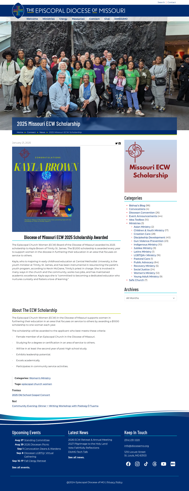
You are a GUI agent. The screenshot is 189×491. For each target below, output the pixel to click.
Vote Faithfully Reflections (83, 447)
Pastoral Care (142, 258)
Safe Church (136, 280)
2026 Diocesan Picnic (36, 444)
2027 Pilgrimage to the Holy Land (87, 443)
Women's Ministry (40, 378)
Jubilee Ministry (143, 248)
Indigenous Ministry (146, 244)
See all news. (76, 457)
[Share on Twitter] (116, 143)
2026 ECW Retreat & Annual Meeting (90, 439)
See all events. (21, 467)
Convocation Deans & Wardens (42, 448)
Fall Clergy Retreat (35, 460)
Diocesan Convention (142, 212)
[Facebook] (128, 464)
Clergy (63, 18)
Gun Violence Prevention (149, 241)
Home (20, 132)
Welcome (32, 18)
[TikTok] (146, 464)
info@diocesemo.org (136, 446)
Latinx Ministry (142, 251)
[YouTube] (163, 464)
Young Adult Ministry (146, 276)
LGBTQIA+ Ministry (145, 255)
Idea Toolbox (136, 219)
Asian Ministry (142, 226)
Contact (172, 2)
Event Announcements (143, 216)
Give (107, 18)
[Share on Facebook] (119, 143)
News (42, 132)
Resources (78, 18)
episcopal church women (37, 384)
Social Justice (142, 269)
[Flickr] (173, 464)
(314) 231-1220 (132, 440)
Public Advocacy (144, 262)
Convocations (137, 209)
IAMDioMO (120, 18)
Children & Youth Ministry (149, 230)
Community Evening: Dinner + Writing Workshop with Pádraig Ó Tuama (55, 406)
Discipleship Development (149, 237)
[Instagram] (137, 464)
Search (161, 2)
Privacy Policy (115, 482)
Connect (94, 18)
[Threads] (155, 464)
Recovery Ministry (144, 265)
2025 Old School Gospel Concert (31, 395)
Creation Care (142, 233)
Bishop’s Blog (137, 205)
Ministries (49, 18)
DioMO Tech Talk (78, 451)
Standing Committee (37, 440)
